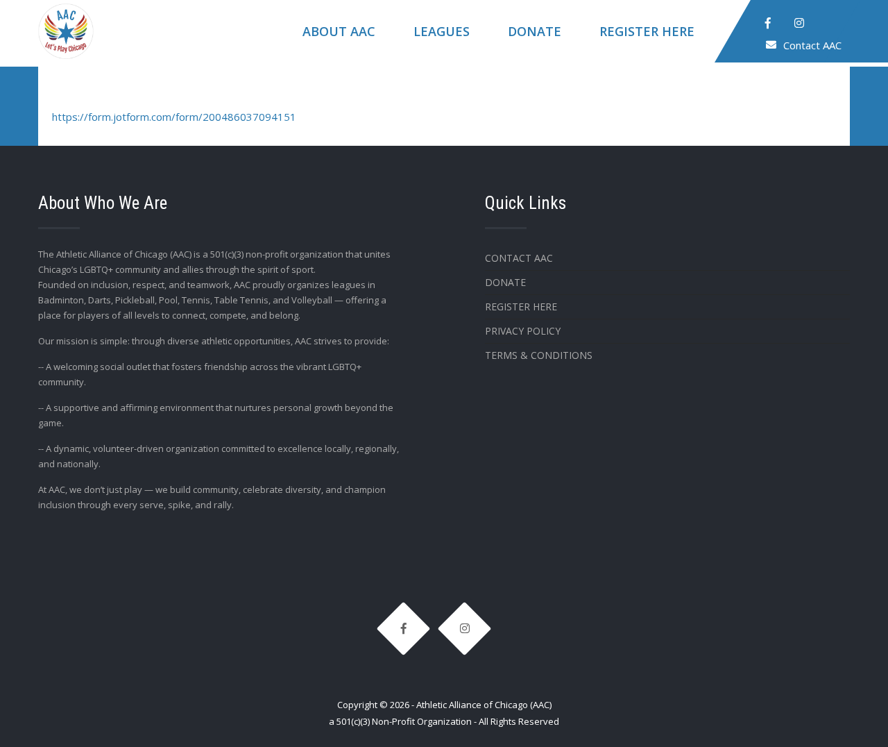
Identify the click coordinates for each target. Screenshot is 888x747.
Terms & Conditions (538, 355)
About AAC (338, 31)
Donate (534, 31)
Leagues (441, 31)
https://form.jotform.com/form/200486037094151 (174, 117)
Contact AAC (812, 45)
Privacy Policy (523, 330)
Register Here (646, 31)
